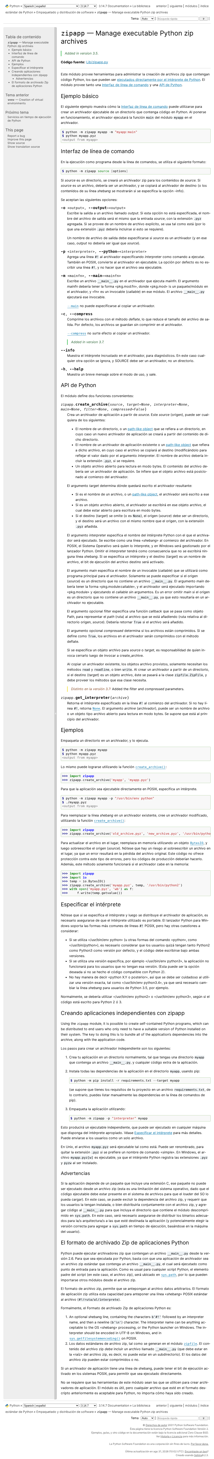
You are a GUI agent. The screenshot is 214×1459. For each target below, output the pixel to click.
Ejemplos (18, 64)
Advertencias (24, 78)
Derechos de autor (156, 1425)
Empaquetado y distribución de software (65, 12)
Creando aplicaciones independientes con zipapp (29, 73)
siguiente (176, 6)
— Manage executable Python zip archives (132, 12)
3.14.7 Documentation (114, 6)
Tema (135, 18)
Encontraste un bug (196, 1451)
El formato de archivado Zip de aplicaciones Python (30, 84)
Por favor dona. (200, 1443)
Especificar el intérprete (27, 67)
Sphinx (198, 1455)
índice (204, 6)
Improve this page (20, 139)
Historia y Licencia (171, 1436)
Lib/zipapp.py (97, 62)
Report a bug (16, 135)
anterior (161, 6)
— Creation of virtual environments (25, 101)
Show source (16, 143)
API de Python (21, 60)
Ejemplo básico (22, 49)
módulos (191, 6)
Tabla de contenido (23, 36)
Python (15, 6)
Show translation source (24, 146)
